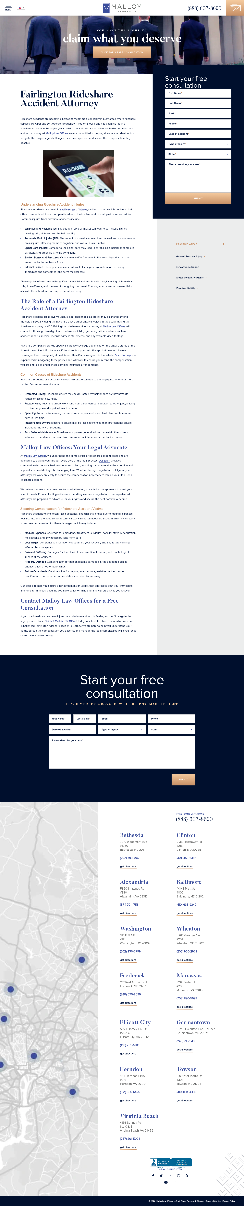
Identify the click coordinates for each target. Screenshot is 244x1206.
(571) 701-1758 (129, 905)
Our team (104, 460)
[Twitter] (161, 1176)
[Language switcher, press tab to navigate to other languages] (21, 8)
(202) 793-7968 (130, 858)
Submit (198, 198)
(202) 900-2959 (187, 951)
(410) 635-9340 (186, 905)
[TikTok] (175, 1183)
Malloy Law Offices (57, 133)
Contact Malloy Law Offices (61, 621)
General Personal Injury (189, 256)
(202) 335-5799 (130, 951)
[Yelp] (187, 1176)
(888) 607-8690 (204, 8)
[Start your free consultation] (235, 8)
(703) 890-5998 (187, 998)
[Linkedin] (170, 1176)
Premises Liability (185, 288)
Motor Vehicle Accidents (190, 277)
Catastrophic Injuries (187, 267)
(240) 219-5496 (186, 1041)
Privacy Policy (229, 1201)
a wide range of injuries (73, 209)
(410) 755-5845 (130, 1045)
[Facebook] (153, 1176)
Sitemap (200, 1201)
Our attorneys (123, 355)
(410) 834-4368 (186, 1092)
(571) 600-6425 (130, 1092)
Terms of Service (213, 1201)
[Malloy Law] (122, 8)
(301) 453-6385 (186, 858)
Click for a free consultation (122, 52)
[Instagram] (178, 1176)
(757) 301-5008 (130, 1139)
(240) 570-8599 (130, 994)
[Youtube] (166, 1183)
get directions (128, 866)
